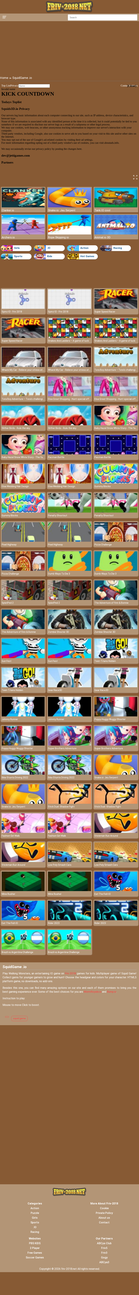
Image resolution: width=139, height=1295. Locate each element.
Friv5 (104, 1248)
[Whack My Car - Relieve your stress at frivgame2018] (23, 366)
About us (104, 1217)
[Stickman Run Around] (115, 832)
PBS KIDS (35, 1243)
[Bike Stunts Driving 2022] (23, 773)
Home (4, 78)
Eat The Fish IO (102, 894)
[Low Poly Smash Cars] (69, 861)
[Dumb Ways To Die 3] (69, 569)
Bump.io (111, 991)
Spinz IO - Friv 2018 (12, 311)
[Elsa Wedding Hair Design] (23, 482)
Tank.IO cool (102, 210)
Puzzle (35, 1213)
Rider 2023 (53, 923)
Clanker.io (8, 210)
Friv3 (104, 1252)
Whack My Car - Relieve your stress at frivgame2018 (30, 370)
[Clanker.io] (23, 206)
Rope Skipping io (58, 237)
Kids (49, 256)
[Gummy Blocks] (115, 482)
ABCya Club (104, 1243)
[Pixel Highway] (23, 540)
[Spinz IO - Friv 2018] (23, 307)
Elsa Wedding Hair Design (15, 486)
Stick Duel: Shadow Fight (61, 806)
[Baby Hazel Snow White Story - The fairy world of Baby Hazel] (115, 424)
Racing (117, 248)
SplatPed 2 (8, 602)
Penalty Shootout (57, 515)
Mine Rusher (8, 894)
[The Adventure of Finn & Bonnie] (115, 599)
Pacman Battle (56, 457)
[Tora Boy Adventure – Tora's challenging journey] (115, 366)
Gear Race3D (55, 690)
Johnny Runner (10, 719)
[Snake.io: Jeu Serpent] (69, 206)
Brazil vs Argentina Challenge (17, 952)
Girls (17, 248)
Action (84, 248)
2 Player (35, 1248)
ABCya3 (104, 1262)
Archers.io (8, 237)
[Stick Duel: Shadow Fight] (69, 802)
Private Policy (104, 1213)
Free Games (34, 1252)
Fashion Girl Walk (11, 835)
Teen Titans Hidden (105, 661)
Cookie (104, 1208)
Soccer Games (35, 1257)
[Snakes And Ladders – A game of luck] (69, 337)
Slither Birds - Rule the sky (16, 428)
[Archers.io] (23, 233)
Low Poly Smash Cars (59, 865)
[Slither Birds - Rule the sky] (23, 424)
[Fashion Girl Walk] (23, 832)
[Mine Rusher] (23, 890)
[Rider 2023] (69, 919)
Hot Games (87, 256)
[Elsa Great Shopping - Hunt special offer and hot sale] (69, 395)
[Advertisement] (69, 48)
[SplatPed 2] (23, 599)
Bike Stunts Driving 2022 (15, 777)
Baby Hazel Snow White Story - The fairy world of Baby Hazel (34, 457)
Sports (18, 256)
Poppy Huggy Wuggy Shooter (110, 719)
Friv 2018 (70, 973)
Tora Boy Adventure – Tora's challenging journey (28, 399)
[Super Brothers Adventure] (69, 744)
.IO (48, 248)
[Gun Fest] (23, 657)
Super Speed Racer (104, 311)
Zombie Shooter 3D (58, 632)
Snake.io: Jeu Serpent (61, 210)
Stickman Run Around (106, 835)
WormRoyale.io (92, 991)
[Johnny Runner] (23, 715)
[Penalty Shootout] (69, 511)
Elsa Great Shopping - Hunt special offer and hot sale (76, 399)
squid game (19, 1018)
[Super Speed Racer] (115, 307)
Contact (104, 1222)
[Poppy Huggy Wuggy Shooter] (115, 715)
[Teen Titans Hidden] (115, 657)
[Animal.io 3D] (115, 233)
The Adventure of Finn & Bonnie (111, 602)
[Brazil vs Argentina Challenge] (23, 948)
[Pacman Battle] (69, 453)
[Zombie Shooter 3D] (69, 628)
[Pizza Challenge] (115, 540)
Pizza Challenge (103, 544)
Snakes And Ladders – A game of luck (68, 340)
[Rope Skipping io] (69, 233)
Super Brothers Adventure (62, 748)
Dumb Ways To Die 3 (59, 573)
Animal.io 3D (102, 237)
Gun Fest (6, 661)
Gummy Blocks (102, 486)
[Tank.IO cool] (115, 206)
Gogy (104, 1257)
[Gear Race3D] (69, 686)
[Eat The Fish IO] (115, 890)
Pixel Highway (9, 544)
